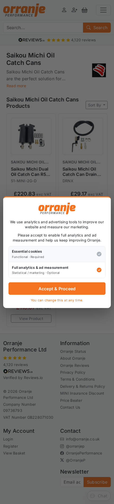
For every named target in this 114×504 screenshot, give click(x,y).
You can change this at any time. (57, 300)
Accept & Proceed (57, 288)
